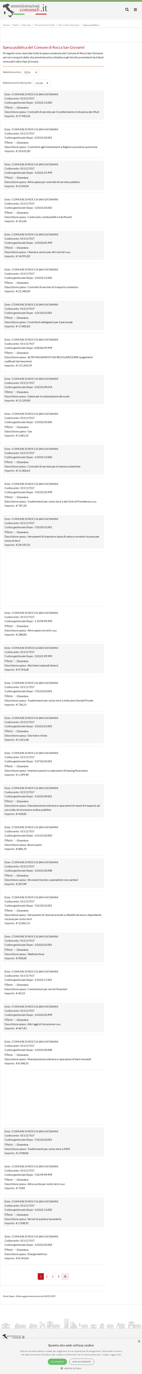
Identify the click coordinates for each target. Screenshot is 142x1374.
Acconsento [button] (57, 1361)
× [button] (139, 1341)
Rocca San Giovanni (68, 24)
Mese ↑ (10, 107)
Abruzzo (26, 24)
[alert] (71, 1356)
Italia (15, 24)
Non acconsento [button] (82, 1361)
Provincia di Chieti (45, 24)
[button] (71, 1368)
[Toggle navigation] (127, 9)
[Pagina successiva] (58, 1276)
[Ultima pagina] (65, 1276)
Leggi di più (115, 1354)
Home (6, 24)
